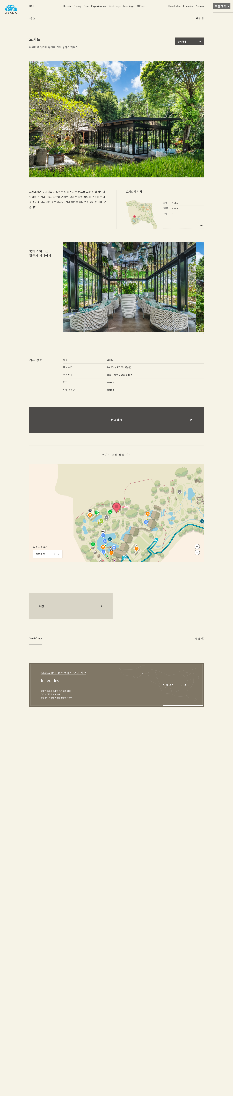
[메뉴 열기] (11, 9)
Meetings (129, 6)
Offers (140, 6)
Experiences (98, 6)
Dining (77, 6)
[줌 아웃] (197, 552)
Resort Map (174, 6)
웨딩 (32, 18)
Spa (86, 6)
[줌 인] (197, 546)
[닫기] (96, 469)
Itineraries (188, 6)
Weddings (115, 6)
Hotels (67, 6)
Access (200, 6)
